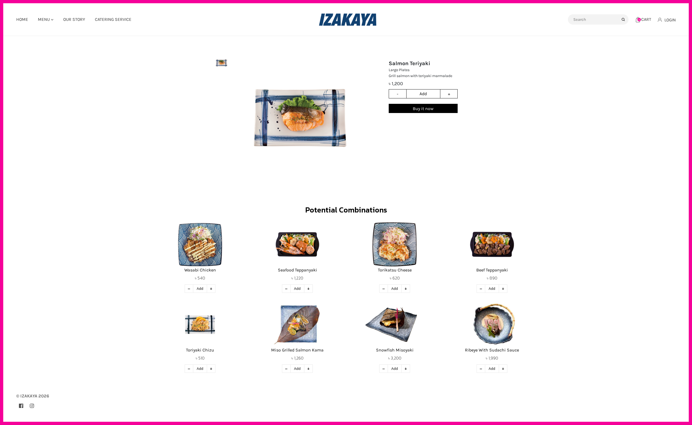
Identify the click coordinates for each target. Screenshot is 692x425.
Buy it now (423, 108)
